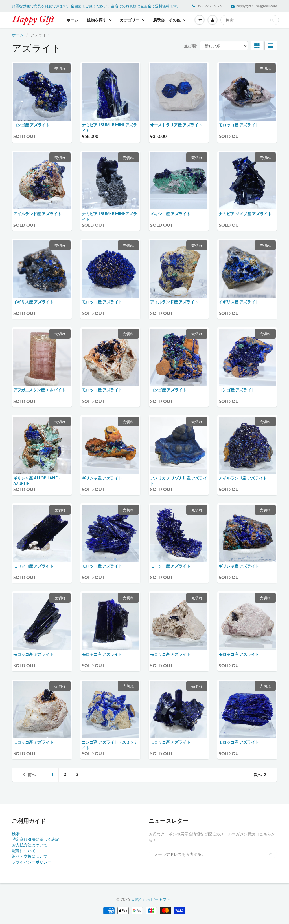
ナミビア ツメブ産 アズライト (245, 213)
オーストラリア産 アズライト (176, 124)
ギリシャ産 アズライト (102, 478)
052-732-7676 (209, 6)
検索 (16, 833)
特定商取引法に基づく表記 (35, 839)
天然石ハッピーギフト (150, 899)
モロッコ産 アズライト (239, 124)
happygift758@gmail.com (256, 6)
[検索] (272, 20)
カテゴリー (130, 19)
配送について (24, 850)
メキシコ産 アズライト (170, 213)
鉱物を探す (97, 19)
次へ (258, 774)
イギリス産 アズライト (33, 301)
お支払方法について (29, 845)
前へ (32, 774)
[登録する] (270, 853)
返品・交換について (29, 856)
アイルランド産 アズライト (37, 213)
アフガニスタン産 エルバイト (39, 389)
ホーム (72, 19)
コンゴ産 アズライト (31, 124)
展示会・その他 (167, 19)
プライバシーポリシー (31, 861)
